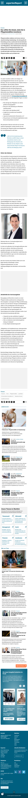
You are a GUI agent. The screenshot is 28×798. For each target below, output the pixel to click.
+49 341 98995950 (6, 738)
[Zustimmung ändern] (2, 793)
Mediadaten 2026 (18, 756)
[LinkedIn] (15, 771)
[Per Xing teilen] (12, 58)
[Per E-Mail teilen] (2, 58)
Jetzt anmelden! (4, 787)
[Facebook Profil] (19, 771)
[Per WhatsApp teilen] (7, 58)
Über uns (2, 762)
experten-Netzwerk (4, 764)
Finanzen (2, 27)
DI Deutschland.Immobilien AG (19, 96)
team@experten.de (7, 765)
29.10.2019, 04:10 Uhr (11, 33)
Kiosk (3, 774)
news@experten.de (4, 768)
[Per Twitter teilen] (14, 58)
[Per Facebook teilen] (9, 58)
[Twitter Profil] (23, 771)
